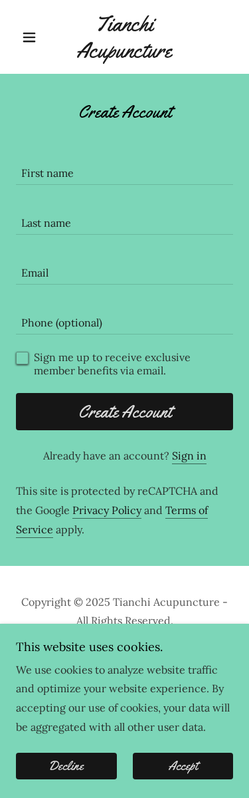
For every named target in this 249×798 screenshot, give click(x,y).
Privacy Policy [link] (106, 510)
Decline (66, 766)
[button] (32, 37)
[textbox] (124, 168)
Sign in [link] (189, 455)
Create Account (124, 412)
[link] (124, 37)
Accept (183, 766)
